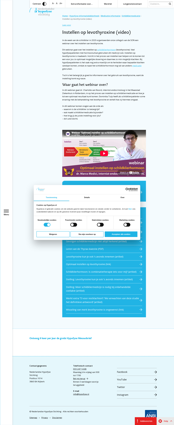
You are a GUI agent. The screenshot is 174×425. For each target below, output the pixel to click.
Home (65, 16)
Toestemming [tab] (51, 197)
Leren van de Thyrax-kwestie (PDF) (84, 249)
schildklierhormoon (106, 49)
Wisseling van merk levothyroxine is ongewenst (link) (95, 309)
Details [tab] (87, 197)
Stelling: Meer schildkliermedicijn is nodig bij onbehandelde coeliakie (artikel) (98, 288)
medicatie (136, 65)
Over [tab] (122, 197)
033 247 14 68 (79, 369)
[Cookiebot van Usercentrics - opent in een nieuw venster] (127, 189)
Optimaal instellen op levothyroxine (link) (88, 264)
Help (166, 421)
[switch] (73, 225)
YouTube (122, 379)
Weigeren (53, 234)
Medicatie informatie (110, 16)
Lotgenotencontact (132, 4)
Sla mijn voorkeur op (87, 234)
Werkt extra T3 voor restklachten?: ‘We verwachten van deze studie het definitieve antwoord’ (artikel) (102, 300)
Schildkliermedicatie (131, 16)
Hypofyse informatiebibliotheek (84, 16)
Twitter (121, 387)
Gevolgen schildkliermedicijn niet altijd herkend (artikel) (96, 241)
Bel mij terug (79, 378)
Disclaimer (57, 417)
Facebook (122, 372)
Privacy (44, 417)
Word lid (108, 4)
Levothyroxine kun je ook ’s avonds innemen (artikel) (94, 256)
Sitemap (33, 417)
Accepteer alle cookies (121, 234)
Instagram (122, 394)
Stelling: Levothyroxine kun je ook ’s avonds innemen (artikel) (99, 279)
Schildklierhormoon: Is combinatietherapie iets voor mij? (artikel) (101, 271)
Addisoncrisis (146, 421)
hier (130, 209)
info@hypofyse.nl (81, 394)
